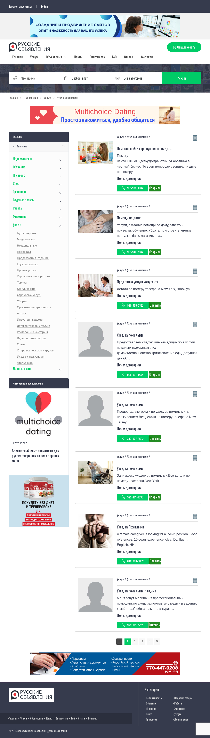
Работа (17, 208)
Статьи (128, 57)
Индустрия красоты (30, 319)
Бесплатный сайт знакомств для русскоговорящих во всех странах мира (35, 455)
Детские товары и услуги (33, 325)
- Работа (177, 703)
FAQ (114, 57)
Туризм (22, 282)
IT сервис (19, 175)
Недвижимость (22, 158)
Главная (17, 57)
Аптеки (21, 313)
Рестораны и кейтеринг (32, 332)
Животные (19, 216)
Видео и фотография (31, 338)
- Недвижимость (153, 698)
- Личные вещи (180, 719)
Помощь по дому (128, 217)
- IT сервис (150, 708)
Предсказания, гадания (33, 258)
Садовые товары (23, 199)
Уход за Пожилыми (130, 526)
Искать (181, 78)
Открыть (154, 187)
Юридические (26, 288)
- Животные (179, 708)
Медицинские (26, 239)
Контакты (146, 57)
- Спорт (148, 714)
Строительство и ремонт (33, 276)
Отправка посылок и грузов (35, 350)
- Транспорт (151, 719)
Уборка (22, 301)
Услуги (34, 57)
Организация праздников (34, 307)
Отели (21, 344)
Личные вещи (22, 368)
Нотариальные (27, 245)
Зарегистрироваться (20, 6)
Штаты (77, 57)
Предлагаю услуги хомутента (138, 281)
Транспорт (19, 191)
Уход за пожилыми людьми (136, 590)
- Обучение (150, 703)
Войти (44, 6)
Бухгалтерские (27, 233)
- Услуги (177, 714)
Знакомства (97, 57)
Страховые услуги (29, 295)
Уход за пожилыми (130, 335)
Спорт (17, 183)
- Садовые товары (182, 698)
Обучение (19, 167)
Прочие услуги (27, 270)
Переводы (24, 251)
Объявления (54, 57)
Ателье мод (25, 362)
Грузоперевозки (27, 264)
